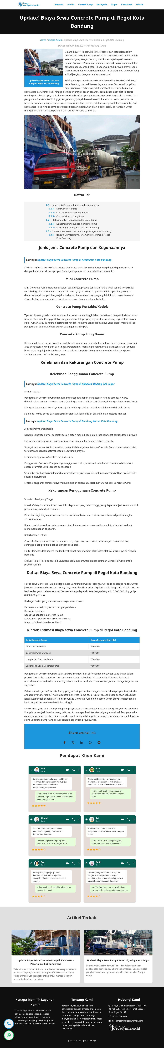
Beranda (59, 4)
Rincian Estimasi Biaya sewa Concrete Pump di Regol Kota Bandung (83, 236)
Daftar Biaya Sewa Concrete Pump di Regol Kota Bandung (82, 231)
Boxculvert (126, 4)
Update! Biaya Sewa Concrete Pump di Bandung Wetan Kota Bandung (77, 421)
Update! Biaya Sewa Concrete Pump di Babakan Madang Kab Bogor (75, 384)
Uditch (139, 4)
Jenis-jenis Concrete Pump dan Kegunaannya (76, 204)
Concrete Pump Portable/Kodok (72, 212)
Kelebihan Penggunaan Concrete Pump (76, 223)
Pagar (114, 4)
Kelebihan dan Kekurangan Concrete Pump (75, 219)
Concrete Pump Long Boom (70, 216)
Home (43, 39)
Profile (70, 4)
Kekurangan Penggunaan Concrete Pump (77, 227)
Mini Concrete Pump (66, 208)
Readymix (102, 4)
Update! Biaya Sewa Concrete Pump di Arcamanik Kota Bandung (74, 260)
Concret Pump (85, 4)
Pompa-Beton (55, 39)
